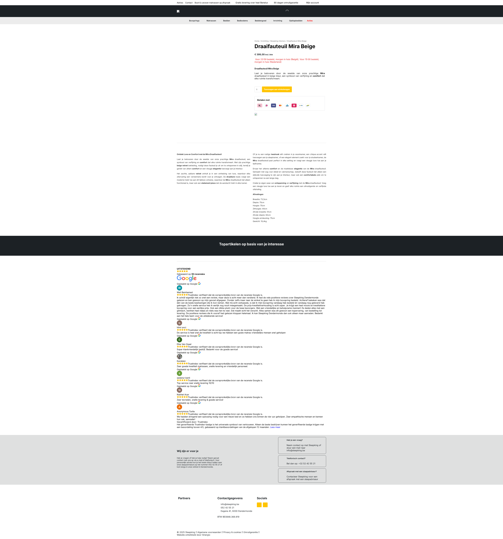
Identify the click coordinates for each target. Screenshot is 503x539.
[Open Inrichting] (284, 20)
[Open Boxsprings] (201, 20)
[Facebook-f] (259, 504)
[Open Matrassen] (218, 20)
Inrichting (265, 41)
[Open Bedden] (232, 20)
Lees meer (275, 427)
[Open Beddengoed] (268, 20)
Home (257, 41)
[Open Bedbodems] (249, 20)
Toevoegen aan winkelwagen (277, 89)
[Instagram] (265, 504)
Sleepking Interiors (277, 41)
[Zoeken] (285, 11)
